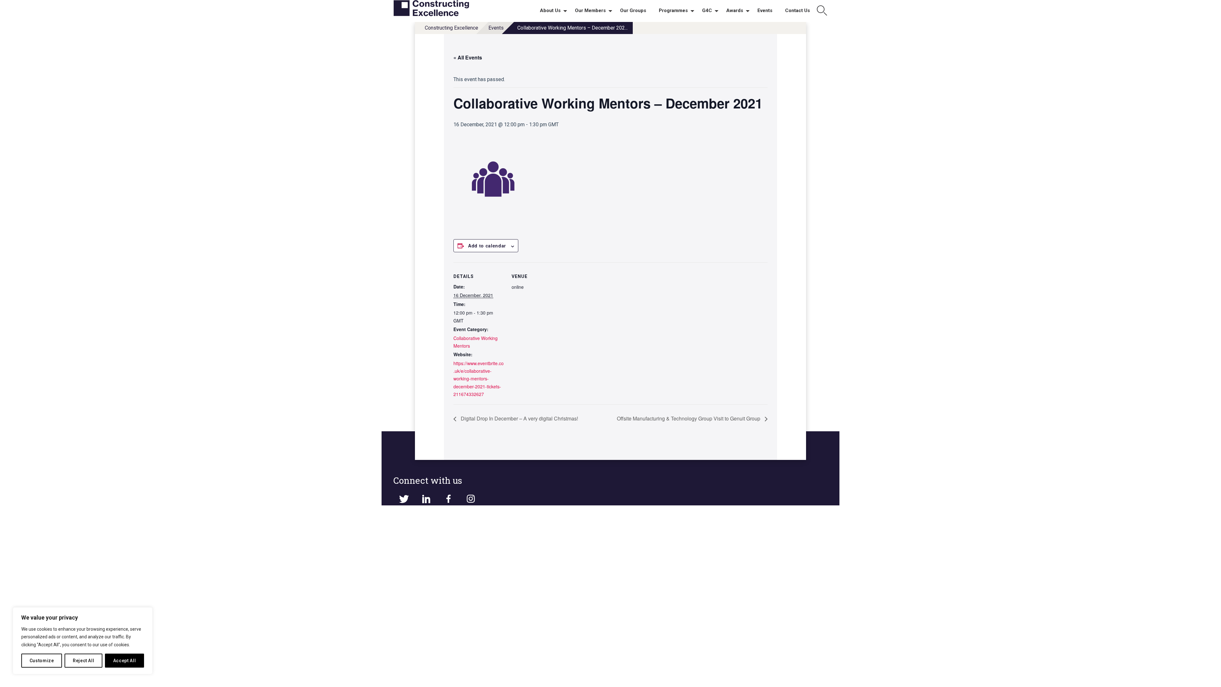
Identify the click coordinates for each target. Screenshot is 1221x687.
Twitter (403, 499)
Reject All (83, 660)
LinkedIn (426, 499)
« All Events (467, 57)
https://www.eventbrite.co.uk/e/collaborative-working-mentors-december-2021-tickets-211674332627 (478, 378)
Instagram (470, 499)
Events (496, 28)
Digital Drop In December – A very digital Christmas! (518, 418)
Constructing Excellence (451, 28)
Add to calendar (487, 245)
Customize (42, 660)
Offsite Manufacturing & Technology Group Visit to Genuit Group (689, 418)
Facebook (448, 499)
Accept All (124, 660)
